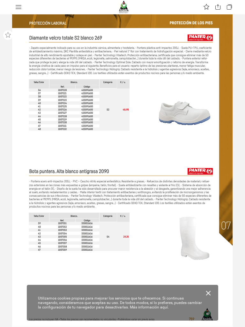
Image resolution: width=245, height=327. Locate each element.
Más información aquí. (149, 307)
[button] (18, 7)
